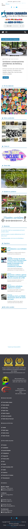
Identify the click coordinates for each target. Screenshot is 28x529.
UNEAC (4, 469)
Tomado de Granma (14, 59)
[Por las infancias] (14, 89)
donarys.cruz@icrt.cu (7, 501)
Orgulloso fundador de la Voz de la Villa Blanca (12, 238)
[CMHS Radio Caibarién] (3, 32)
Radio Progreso (6, 413)
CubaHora (4, 472)
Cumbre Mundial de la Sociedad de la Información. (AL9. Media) (14, 369)
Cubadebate (5, 447)
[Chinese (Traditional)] (21, 19)
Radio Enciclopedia (6, 416)
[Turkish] (20, 19)
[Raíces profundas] (14, 121)
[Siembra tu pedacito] (14, 195)
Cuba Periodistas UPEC (7, 467)
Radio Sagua (5, 430)
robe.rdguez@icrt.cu (7, 512)
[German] (12, 19)
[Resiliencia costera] (14, 169)
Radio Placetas (5, 435)
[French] (10, 19)
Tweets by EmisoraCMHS (14, 347)
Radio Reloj (5, 408)
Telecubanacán (6, 478)
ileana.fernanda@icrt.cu (7, 490)
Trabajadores (5, 453)
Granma (4, 445)
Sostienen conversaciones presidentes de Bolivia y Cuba (13, 63)
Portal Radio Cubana (7, 402)
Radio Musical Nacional (7, 418)
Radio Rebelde (5, 405)
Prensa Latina (5, 458)
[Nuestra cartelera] (14, 216)
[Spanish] (6, 19)
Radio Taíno (5, 410)
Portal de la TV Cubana (7, 475)
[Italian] (14, 19)
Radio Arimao (5, 433)
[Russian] (18, 19)
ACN (3, 461)
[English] (8, 19)
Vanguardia (5, 456)
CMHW (4, 427)
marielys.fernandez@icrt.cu (8, 506)
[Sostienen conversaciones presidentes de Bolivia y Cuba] (14, 49)
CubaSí (4, 464)
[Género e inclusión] (14, 149)
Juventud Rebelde (6, 450)
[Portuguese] (16, 19)
